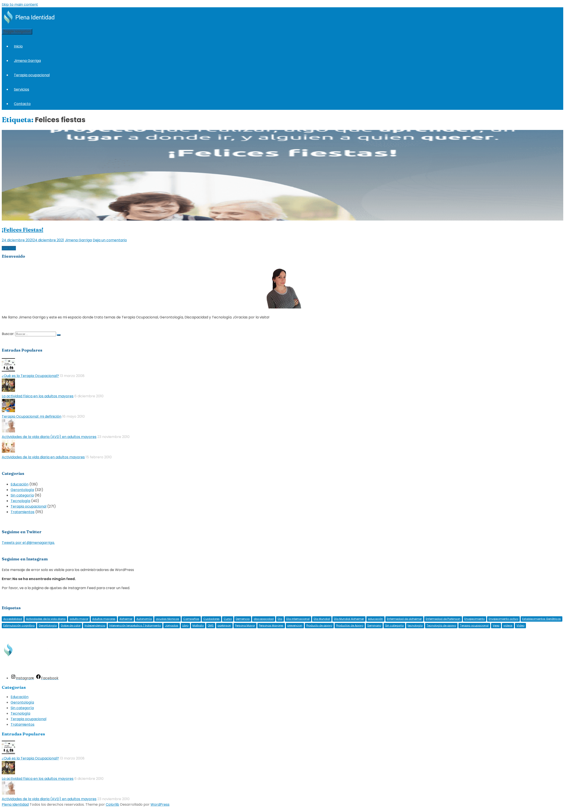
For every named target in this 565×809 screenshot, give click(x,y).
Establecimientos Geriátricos (541, 619)
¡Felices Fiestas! (22, 230)
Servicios (21, 89)
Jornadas (171, 625)
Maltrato (198, 625)
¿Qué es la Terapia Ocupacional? (30, 375)
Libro (185, 625)
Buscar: (8, 333)
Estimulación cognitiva (19, 625)
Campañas (191, 619)
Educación (19, 484)
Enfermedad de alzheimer (404, 619)
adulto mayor (79, 619)
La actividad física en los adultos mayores (37, 396)
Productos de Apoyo (349, 625)
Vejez (496, 625)
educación (375, 619)
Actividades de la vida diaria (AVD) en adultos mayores (49, 436)
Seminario (374, 625)
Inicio (18, 46)
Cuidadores (211, 619)
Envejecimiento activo (503, 619)
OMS (211, 625)
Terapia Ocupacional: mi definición (31, 416)
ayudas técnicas (167, 619)
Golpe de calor (71, 625)
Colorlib (112, 804)
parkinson (224, 625)
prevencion (294, 625)
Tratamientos (22, 511)
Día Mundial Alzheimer (349, 619)
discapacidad (264, 619)
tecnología (415, 625)
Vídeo (520, 625)
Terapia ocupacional (32, 75)
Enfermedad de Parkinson (443, 619)
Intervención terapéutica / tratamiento (135, 625)
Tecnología (20, 500)
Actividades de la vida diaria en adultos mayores (43, 457)
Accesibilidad (12, 619)
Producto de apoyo (319, 625)
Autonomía (144, 619)
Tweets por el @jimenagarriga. (28, 542)
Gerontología (22, 489)
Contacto (22, 103)
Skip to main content (20, 4)
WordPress (160, 804)
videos (507, 625)
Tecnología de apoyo (441, 625)
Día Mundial (322, 619)
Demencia (243, 619)
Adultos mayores (103, 619)
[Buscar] (58, 335)
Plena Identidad (15, 804)
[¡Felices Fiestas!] (282, 219)
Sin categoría (22, 495)
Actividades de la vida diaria (46, 619)
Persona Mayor (245, 625)
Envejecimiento (474, 619)
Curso (228, 619)
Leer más (9, 248)
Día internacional (298, 619)
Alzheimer (125, 619)
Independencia (95, 625)
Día (280, 619)
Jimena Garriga (27, 60)
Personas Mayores (271, 625)
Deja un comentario (110, 240)
